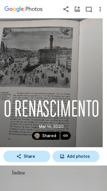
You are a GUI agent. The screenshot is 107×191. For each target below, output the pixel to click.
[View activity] (88, 9)
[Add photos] (77, 9)
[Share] (66, 9)
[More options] (100, 9)
